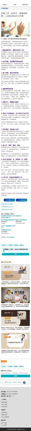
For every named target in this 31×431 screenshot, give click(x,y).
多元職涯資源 (4, 406)
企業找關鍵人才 (9, 200)
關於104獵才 (4, 423)
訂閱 (15, 376)
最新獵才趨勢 (4, 414)
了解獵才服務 (4, 412)
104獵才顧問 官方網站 (7, 204)
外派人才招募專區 (5, 417)
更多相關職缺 (10, 237)
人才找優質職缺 (22, 200)
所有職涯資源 (4, 8)
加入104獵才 (4, 425)
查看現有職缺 (4, 402)
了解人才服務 (4, 404)
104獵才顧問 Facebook (7, 206)
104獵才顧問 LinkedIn (7, 209)
